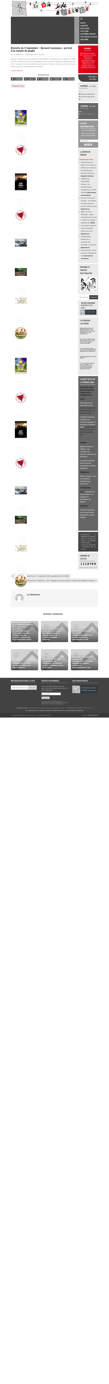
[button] (79, 94)
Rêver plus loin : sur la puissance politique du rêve (88, 253)
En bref (41, 54)
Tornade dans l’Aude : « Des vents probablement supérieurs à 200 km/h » (88, 349)
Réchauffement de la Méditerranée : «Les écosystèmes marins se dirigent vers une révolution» (87, 331)
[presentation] (79, 91)
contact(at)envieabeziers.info (39, 708)
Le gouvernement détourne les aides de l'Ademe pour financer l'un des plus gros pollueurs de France (88, 167)
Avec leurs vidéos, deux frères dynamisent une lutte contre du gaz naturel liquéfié (87, 341)
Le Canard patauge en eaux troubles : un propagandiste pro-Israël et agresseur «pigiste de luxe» (87, 366)
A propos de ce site (58, 708)
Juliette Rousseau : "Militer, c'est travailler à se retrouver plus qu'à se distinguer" (88, 452)
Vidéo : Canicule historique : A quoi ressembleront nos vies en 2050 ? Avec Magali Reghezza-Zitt (89, 217)
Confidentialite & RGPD (74, 708)
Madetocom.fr (93, 715)
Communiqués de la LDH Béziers (88, 357)
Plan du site (88, 708)
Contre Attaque (16, 71)
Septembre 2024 (18, 86)
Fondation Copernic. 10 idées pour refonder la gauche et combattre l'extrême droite (88, 422)
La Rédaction (18, 54)
